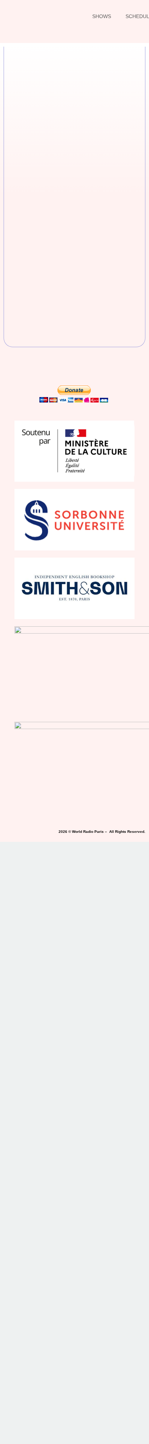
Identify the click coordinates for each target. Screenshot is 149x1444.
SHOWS (101, 16)
